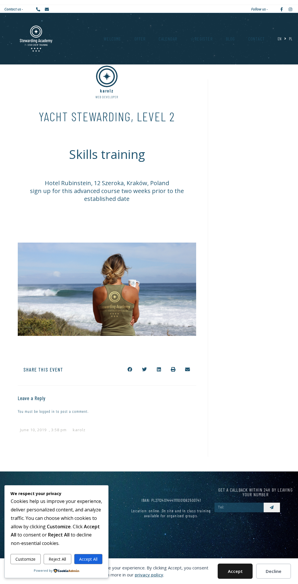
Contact (256, 38)
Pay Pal (171, 489)
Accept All (88, 559)
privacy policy (149, 575)
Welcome (112, 38)
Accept (235, 571)
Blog (230, 38)
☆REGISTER (201, 38)
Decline (273, 571)
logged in (47, 411)
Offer (140, 38)
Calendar (168, 38)
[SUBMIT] (272, 507)
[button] (130, 369)
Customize (25, 559)
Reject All (57, 559)
